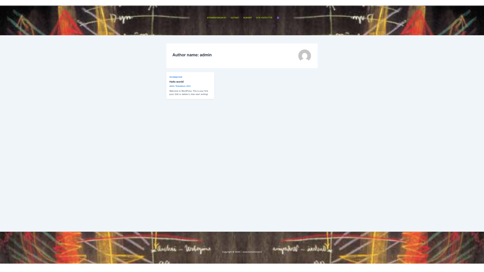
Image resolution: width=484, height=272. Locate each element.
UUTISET (235, 17)
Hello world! (176, 81)
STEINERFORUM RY (216, 17)
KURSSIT (247, 17)
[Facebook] (278, 18)
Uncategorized (175, 77)
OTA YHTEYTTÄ (264, 17)
